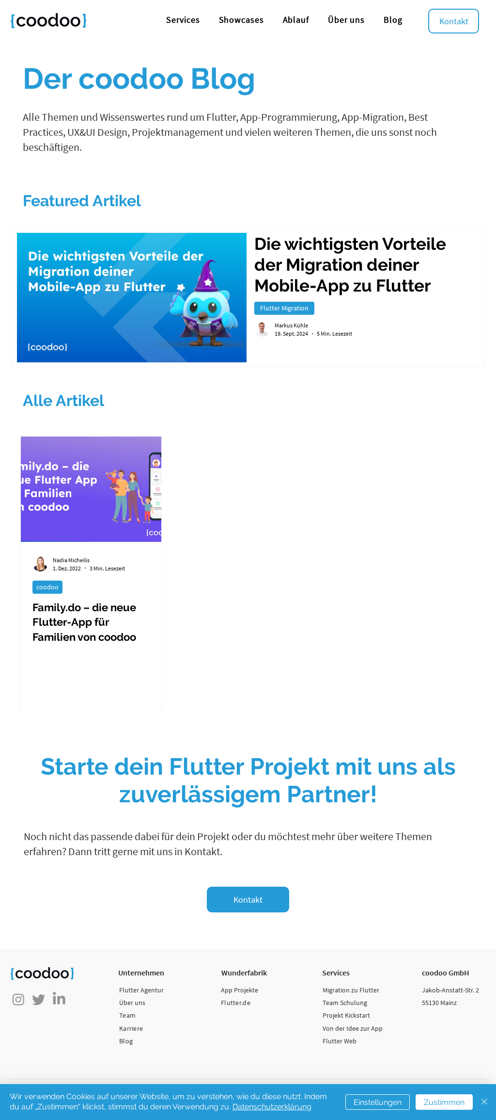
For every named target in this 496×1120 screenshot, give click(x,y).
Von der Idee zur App (353, 1028)
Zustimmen (444, 1102)
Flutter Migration (284, 308)
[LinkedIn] (59, 999)
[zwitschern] (38, 999)
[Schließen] (484, 1102)
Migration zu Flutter (351, 990)
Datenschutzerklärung (271, 1106)
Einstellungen (378, 1102)
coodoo (47, 587)
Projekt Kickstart (346, 1015)
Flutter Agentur (141, 990)
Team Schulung (345, 1002)
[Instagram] (18, 999)
